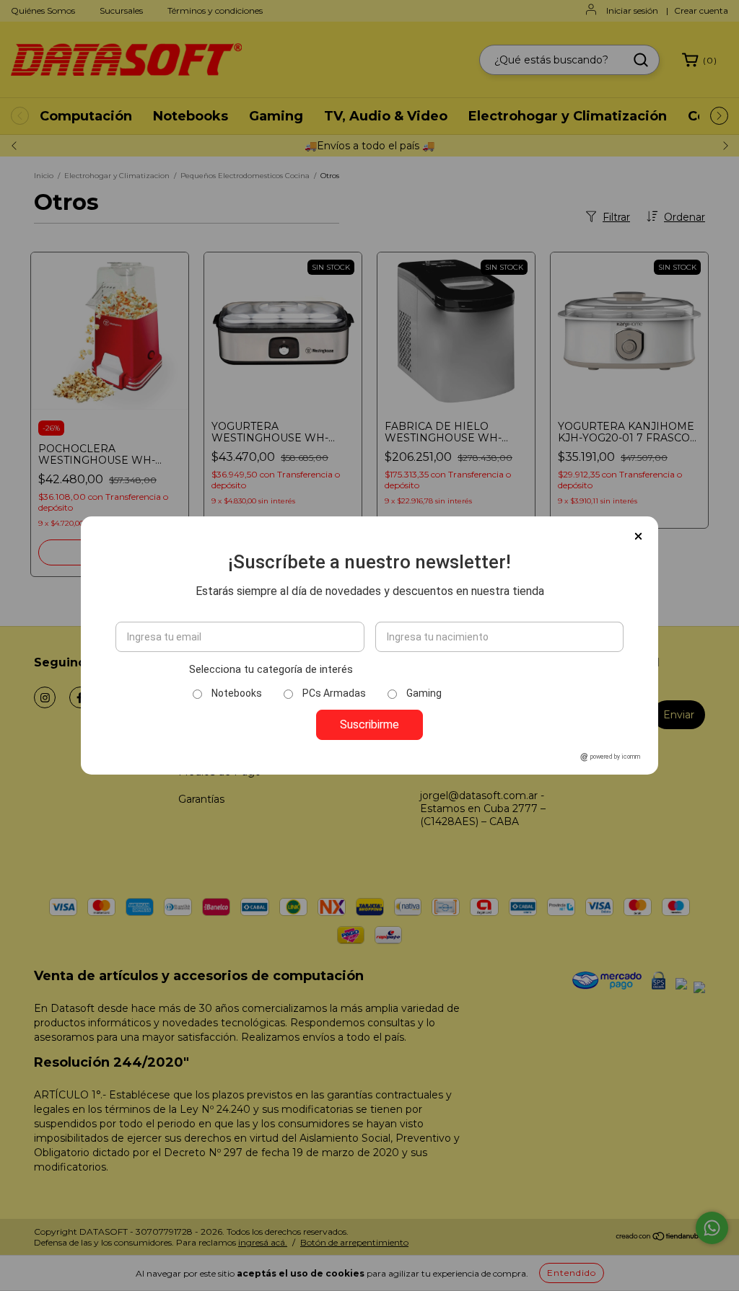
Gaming (424, 693)
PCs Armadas (334, 693)
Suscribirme (369, 724)
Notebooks (236, 693)
